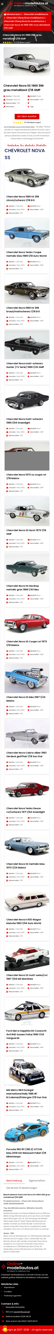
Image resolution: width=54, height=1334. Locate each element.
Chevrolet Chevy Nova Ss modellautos (24, 21)
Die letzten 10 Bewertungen (21, 1188)
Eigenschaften (37, 1180)
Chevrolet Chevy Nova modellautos (25, 17)
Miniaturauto (14, 14)
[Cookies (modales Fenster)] (5, 1329)
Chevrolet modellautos (36, 14)
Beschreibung (14, 1180)
